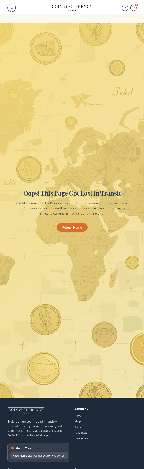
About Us (80, 427)
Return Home (72, 227)
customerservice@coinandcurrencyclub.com (39, 455)
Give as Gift (81, 438)
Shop (78, 421)
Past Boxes (81, 432)
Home (78, 415)
